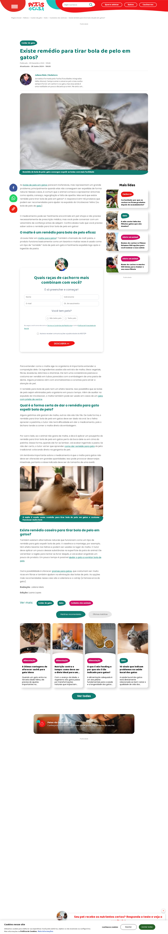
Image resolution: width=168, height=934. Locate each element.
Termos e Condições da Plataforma (59, 325)
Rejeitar (128, 927)
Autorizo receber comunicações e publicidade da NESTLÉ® (63, 333)
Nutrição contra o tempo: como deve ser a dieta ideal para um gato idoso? (67, 671)
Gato (61, 603)
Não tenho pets (56, 318)
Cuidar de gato (28, 43)
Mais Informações (45, 931)
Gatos (131, 4)
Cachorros (148, 4)
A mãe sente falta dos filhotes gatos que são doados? (131, 224)
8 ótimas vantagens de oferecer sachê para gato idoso (34, 669)
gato (38, 205)
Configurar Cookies (110, 927)
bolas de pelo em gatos (35, 184)
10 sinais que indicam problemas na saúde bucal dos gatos (131, 669)
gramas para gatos (62, 571)
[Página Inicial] (36, 6)
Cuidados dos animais (81, 603)
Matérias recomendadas (70, 614)
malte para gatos (47, 238)
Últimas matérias (100, 614)
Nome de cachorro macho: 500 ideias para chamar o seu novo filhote (133, 267)
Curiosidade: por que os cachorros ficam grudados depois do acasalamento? (133, 202)
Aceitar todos (147, 927)
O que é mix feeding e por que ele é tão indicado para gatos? (99, 669)
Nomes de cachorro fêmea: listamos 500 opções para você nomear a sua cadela (133, 245)
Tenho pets (72, 318)
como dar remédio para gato (80, 446)
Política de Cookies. (28, 931)
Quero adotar (112, 4)
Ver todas (84, 696)
